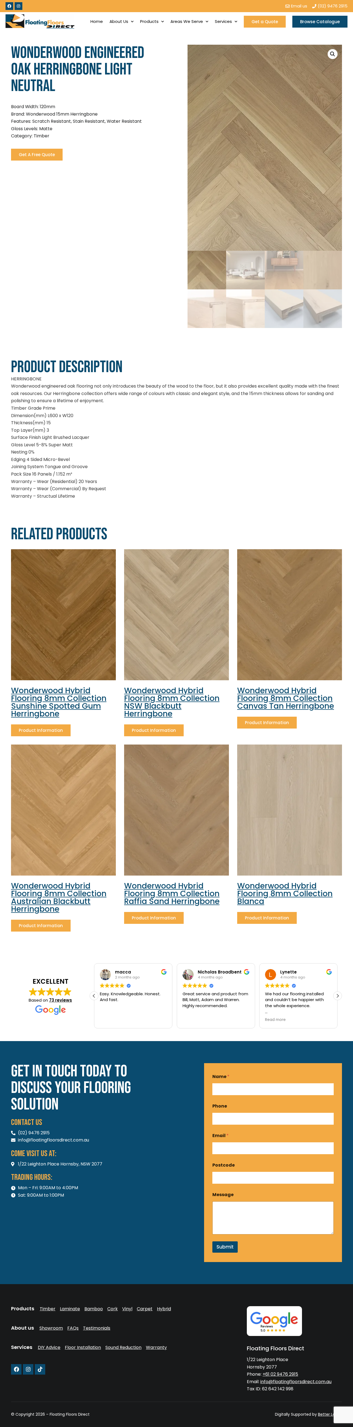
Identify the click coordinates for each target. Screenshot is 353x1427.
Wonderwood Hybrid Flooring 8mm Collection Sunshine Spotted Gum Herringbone (58, 702)
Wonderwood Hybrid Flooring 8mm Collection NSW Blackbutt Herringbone (172, 702)
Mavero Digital (280, 1418)
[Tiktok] (40, 1369)
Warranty (156, 1347)
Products (149, 21)
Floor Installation (83, 1347)
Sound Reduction (123, 1347)
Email (220, 1135)
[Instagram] (18, 6)
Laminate (70, 1309)
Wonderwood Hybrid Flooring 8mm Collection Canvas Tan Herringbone (285, 698)
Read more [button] (275, 1019)
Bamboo (93, 1309)
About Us (118, 21)
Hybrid (164, 1309)
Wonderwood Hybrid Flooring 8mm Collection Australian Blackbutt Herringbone (58, 897)
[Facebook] (9, 6)
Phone (219, 1106)
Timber (47, 1309)
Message (223, 1194)
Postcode (223, 1165)
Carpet (145, 1309)
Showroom (51, 1328)
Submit (225, 1247)
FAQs (73, 1328)
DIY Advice (49, 1347)
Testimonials (96, 1328)
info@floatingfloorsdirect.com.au (295, 1381)
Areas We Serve (186, 21)
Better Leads (330, 1414)
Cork (112, 1309)
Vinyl (127, 1309)
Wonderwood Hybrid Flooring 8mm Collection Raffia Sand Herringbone (172, 894)
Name (220, 1076)
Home (96, 21)
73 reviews (60, 1000)
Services (223, 21)
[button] (333, 54)
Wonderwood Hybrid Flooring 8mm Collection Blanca (285, 894)
